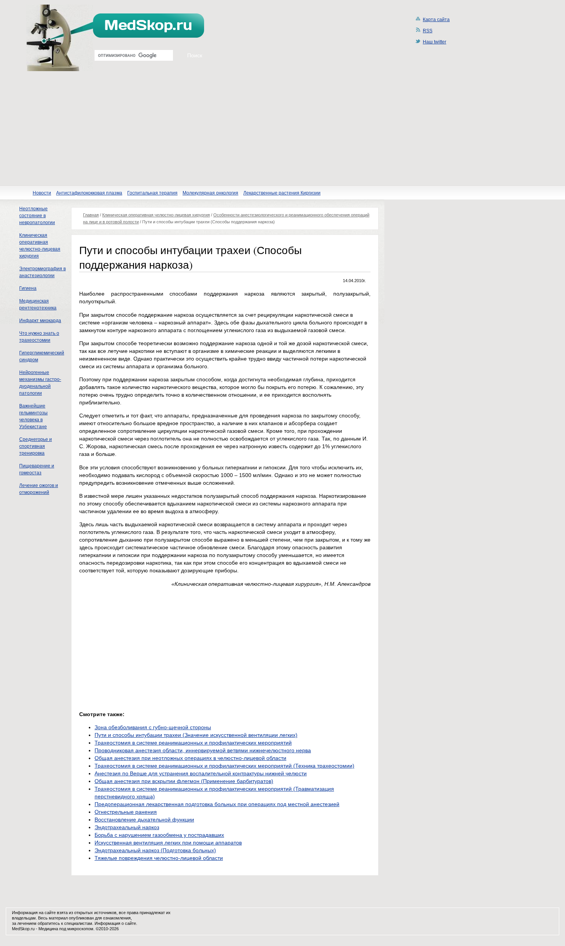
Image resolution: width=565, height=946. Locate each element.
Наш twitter (434, 42)
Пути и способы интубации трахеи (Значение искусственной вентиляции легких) (196, 735)
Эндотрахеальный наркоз (127, 827)
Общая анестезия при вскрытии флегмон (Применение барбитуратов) (184, 781)
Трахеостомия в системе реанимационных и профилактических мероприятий (193, 743)
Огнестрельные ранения (126, 812)
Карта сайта (436, 19)
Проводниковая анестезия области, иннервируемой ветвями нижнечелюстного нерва (203, 750)
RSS (427, 30)
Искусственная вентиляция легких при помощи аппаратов (168, 843)
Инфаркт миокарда (40, 320)
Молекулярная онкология (210, 193)
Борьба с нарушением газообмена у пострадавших (159, 835)
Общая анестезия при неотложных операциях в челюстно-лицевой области (190, 758)
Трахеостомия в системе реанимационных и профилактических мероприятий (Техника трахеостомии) (224, 766)
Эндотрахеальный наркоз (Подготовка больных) (155, 850)
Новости (42, 193)
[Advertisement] (282, 129)
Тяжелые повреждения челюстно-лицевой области (159, 858)
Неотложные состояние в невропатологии (37, 215)
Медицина (48, 928)
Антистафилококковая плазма (89, 193)
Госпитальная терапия (152, 193)
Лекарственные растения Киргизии (282, 193)
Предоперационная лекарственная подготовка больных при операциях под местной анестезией (217, 804)
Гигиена (28, 288)
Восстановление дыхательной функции (144, 819)
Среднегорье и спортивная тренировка (35, 446)
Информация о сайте (115, 923)
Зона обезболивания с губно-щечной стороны (153, 727)
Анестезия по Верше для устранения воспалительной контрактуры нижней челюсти (201, 773)
